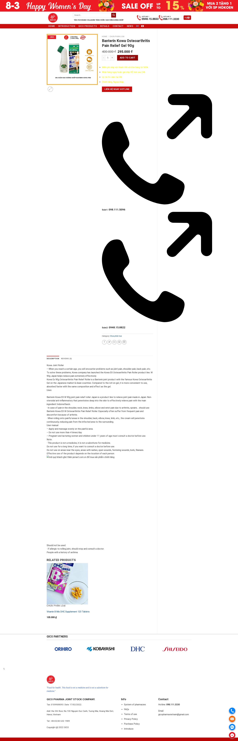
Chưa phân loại (117, 36)
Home (51, 26)
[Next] (57, 87)
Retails (104, 26)
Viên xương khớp (116, 20)
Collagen (90, 20)
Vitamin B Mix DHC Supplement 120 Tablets (68, 611)
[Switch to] (137, 26)
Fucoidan (82, 20)
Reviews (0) (66, 359)
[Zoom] (50, 89)
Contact (118, 26)
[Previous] (47, 625)
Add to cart (127, 57)
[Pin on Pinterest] (119, 342)
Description (53, 359)
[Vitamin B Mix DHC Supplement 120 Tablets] (67, 583)
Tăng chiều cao (102, 20)
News (130, 26)
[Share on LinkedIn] (124, 342)
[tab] (53, 358)
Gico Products (87, 26)
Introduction (66, 26)
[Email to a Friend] (114, 342)
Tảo (75, 20)
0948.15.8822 (113, 327)
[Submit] (113, 15)
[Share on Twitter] (109, 342)
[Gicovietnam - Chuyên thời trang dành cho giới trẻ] (58, 18)
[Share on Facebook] (104, 342)
